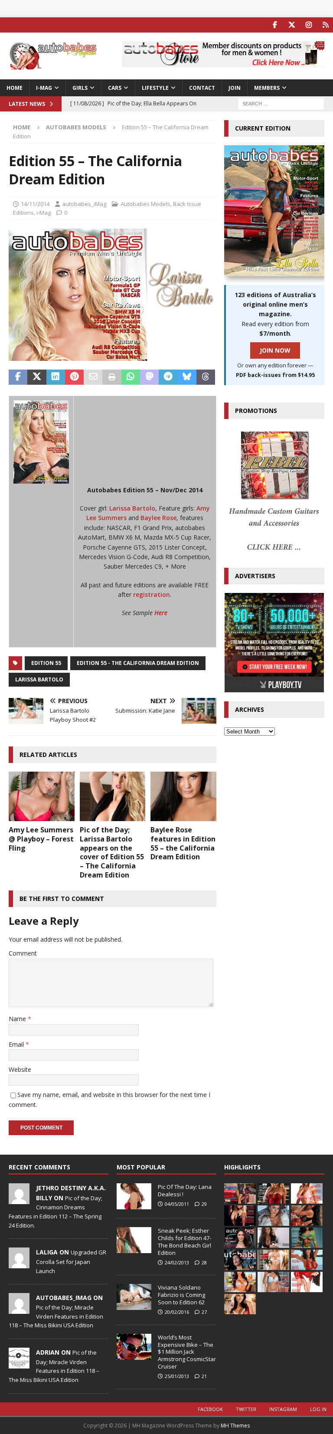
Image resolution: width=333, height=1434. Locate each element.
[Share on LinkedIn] (55, 377)
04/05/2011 (177, 1204)
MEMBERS (267, 88)
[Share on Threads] (205, 377)
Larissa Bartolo (132, 508)
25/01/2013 (177, 1376)
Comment (23, 953)
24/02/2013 (177, 1262)
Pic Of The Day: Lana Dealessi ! (185, 1190)
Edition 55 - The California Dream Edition (138, 663)
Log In (318, 1409)
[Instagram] (308, 25)
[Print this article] (111, 377)
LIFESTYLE (155, 88)
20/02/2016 (177, 1312)
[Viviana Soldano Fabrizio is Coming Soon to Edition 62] (134, 1297)
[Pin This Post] (74, 377)
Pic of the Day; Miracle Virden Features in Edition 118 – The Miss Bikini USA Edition (56, 1316)
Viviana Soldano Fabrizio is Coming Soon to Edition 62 (181, 1294)
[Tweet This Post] (36, 377)
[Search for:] (281, 103)
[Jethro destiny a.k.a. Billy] (19, 1199)
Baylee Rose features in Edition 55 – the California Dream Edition (182, 843)
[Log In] (325, 25)
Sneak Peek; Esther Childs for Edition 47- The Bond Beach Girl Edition (184, 1242)
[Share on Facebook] (18, 377)
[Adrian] (19, 1364)
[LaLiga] (19, 1264)
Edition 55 (46, 663)
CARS (114, 88)
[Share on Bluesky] (187, 377)
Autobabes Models (145, 204)
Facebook (210, 1409)
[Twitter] (291, 25)
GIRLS (80, 88)
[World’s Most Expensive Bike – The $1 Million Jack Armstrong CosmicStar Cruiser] (134, 1347)
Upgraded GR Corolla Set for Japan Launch (71, 1261)
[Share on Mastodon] (149, 377)
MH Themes (235, 1425)
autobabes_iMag (84, 204)
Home (15, 88)
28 (204, 1262)
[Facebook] (274, 25)
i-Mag (44, 88)
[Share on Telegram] (168, 377)
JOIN (235, 88)
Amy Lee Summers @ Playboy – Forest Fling (41, 839)
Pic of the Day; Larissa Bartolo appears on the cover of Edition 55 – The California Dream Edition (112, 852)
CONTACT (202, 88)
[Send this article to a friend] (93, 377)
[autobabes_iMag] (19, 1309)
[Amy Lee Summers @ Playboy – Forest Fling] (42, 796)
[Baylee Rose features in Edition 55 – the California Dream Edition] (183, 796)
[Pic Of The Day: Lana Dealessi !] (134, 1196)
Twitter (246, 1409)
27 (204, 1312)
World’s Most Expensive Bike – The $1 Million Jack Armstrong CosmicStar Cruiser (187, 1352)
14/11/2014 (35, 204)
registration (151, 594)
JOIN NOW (275, 350)
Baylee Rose (158, 518)
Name (18, 1019)
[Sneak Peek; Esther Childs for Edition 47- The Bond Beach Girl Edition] (134, 1240)
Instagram (283, 1409)
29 (204, 1204)
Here (160, 613)
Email (17, 1044)
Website (20, 1069)
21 (204, 1376)
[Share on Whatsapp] (130, 377)
